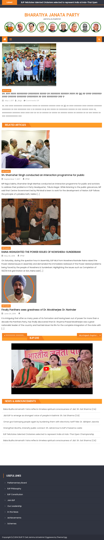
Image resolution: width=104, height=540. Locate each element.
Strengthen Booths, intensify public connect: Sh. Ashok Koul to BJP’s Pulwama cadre (42, 415)
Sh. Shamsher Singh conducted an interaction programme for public (42, 175)
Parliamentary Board (17, 482)
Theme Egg (62, 537)
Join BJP (11, 500)
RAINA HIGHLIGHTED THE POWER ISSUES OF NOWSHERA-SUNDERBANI (41, 251)
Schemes (11, 523)
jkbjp (20, 100)
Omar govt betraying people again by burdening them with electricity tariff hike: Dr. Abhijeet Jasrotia (51, 409)
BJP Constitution (15, 494)
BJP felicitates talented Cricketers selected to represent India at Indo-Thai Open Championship (48, 422)
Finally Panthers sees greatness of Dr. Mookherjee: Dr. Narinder (38, 309)
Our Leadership (14, 506)
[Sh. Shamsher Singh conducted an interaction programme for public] (51, 149)
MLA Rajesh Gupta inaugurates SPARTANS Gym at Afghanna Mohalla (90, 335)
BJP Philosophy (14, 488)
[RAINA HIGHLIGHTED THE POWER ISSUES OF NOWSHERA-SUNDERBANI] (51, 222)
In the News (12, 512)
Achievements (14, 517)
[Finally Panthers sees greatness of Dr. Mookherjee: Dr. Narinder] (51, 289)
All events (6, 90)
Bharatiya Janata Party (52, 15)
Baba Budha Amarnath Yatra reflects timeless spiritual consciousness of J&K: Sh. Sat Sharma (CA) (49, 428)
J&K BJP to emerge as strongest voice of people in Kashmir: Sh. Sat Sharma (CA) (41, 434)
